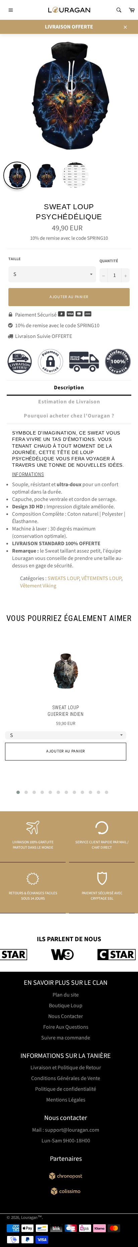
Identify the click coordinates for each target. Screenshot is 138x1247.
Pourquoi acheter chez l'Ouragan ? (69, 415)
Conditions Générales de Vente (65, 1078)
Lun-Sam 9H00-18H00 (66, 1140)
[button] (18, 792)
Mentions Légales (65, 1099)
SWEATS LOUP (63, 578)
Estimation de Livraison (69, 401)
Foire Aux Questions (65, 1027)
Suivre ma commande (65, 1037)
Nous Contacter (65, 1016)
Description (69, 387)
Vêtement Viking (38, 585)
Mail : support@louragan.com (65, 1130)
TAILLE (14, 259)
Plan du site (66, 995)
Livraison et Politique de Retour (65, 1067)
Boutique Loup (65, 1005)
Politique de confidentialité (65, 1089)
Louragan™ (31, 1217)
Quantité (108, 261)
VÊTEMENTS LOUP (101, 578)
